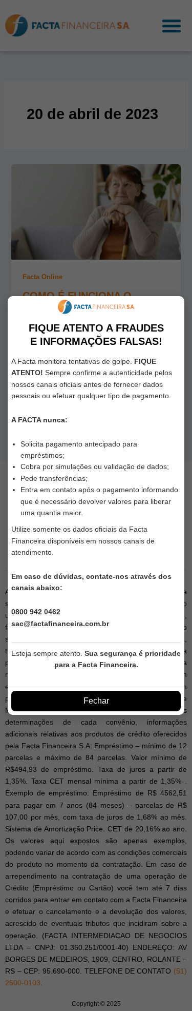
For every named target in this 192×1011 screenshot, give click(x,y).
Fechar (96, 700)
